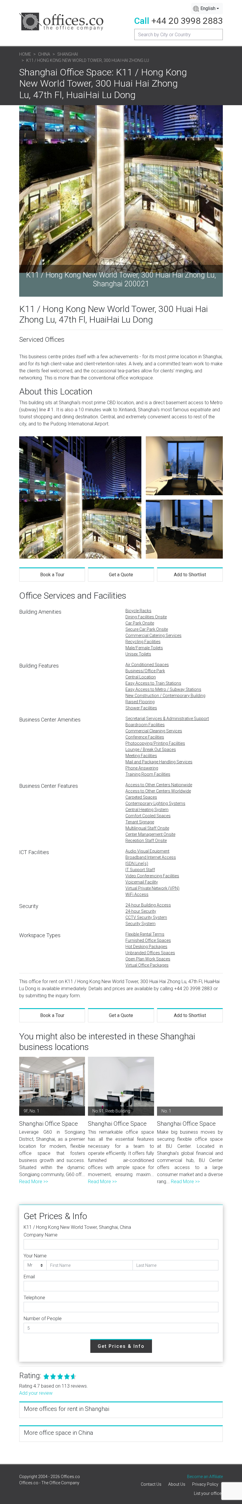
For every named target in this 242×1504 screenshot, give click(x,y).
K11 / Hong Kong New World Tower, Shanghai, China (77, 1227)
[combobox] (207, 8)
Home (25, 54)
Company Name (41, 1235)
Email (29, 1277)
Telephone (34, 1297)
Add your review (36, 1393)
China (44, 54)
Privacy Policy (205, 1484)
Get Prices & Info (121, 1346)
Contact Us (151, 1484)
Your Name (35, 1256)
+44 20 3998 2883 (187, 21)
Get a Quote (121, 574)
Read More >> (33, 1181)
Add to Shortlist (190, 574)
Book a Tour (52, 574)
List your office (207, 1493)
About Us (176, 1484)
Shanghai (67, 54)
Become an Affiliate (205, 1476)
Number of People (43, 1318)
